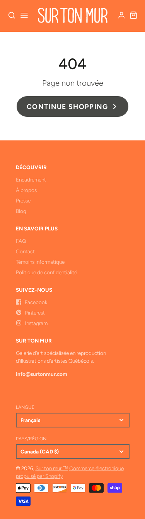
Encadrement (31, 179)
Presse (23, 200)
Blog (21, 211)
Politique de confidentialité (46, 272)
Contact (25, 251)
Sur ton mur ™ (52, 468)
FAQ (21, 241)
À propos (26, 190)
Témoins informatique (40, 262)
